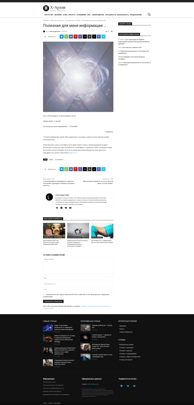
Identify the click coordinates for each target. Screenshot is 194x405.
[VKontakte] (65, 207)
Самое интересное (57, 20)
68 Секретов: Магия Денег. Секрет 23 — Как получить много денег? (101, 346)
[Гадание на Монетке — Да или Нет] (85, 327)
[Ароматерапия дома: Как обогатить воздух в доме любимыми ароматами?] (54, 230)
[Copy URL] (94, 37)
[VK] (71, 37)
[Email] (85, 37)
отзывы (51, 159)
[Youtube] (70, 207)
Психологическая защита (75, 237)
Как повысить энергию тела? (132, 47)
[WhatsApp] (66, 37)
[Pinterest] (76, 37)
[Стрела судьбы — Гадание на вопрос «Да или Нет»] (85, 337)
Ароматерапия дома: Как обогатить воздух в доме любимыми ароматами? (51, 242)
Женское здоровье (97, 237)
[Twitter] (103, 37)
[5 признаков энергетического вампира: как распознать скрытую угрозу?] (48, 362)
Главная (46, 20)
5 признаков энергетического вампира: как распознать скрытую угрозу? (64, 362)
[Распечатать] (90, 37)
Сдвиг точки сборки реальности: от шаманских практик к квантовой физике (63, 327)
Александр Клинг (55, 31)
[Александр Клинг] (44, 31)
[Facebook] (99, 37)
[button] (149, 14)
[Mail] (57, 207)
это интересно (59, 159)
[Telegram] (62, 37)
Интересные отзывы (72, 20)
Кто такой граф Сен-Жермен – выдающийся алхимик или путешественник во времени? (133, 42)
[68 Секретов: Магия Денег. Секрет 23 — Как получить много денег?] (85, 347)
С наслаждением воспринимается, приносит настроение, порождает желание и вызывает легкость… (59, 183)
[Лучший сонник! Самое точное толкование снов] (85, 357)
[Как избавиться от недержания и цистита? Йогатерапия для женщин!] (102, 230)
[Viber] (80, 37)
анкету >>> (73, 153)
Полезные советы (48, 237)
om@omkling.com (93, 384)
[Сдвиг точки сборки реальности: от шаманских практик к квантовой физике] (48, 327)
